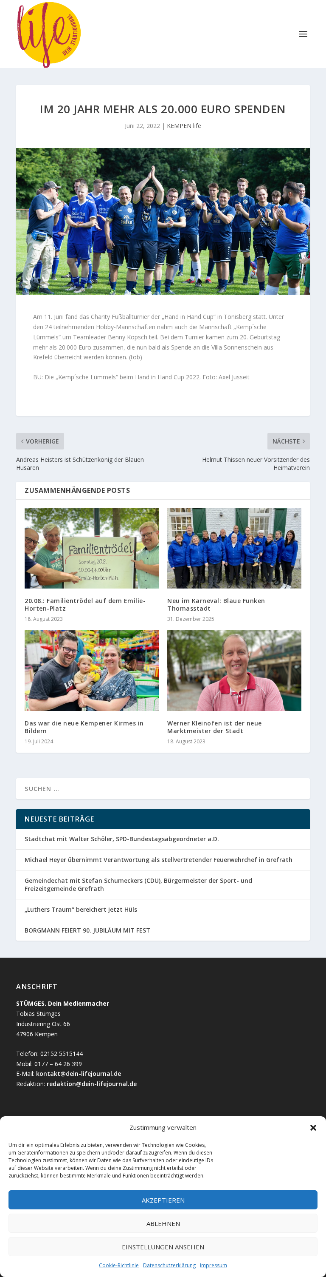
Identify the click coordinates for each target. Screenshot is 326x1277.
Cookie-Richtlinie (119, 1265)
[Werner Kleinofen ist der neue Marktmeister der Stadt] (234, 670)
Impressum (213, 1265)
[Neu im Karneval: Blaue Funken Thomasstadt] (234, 548)
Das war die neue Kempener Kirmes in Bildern (84, 727)
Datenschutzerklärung (169, 1265)
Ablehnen (163, 1223)
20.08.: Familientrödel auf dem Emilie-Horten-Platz (85, 604)
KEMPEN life (184, 126)
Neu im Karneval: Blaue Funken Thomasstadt (216, 604)
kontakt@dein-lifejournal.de (78, 1073)
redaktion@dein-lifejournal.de (92, 1084)
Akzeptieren (163, 1200)
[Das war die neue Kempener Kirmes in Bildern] (92, 670)
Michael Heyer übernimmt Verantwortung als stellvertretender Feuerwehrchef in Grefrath (158, 860)
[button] (313, 1127)
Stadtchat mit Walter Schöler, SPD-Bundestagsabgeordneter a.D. (123, 839)
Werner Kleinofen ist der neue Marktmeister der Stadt (214, 727)
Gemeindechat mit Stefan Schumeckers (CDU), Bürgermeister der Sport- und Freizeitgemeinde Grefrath (138, 884)
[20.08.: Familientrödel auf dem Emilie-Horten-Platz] (92, 548)
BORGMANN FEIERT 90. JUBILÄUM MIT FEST (87, 930)
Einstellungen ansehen (163, 1247)
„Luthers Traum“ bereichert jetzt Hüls (81, 909)
